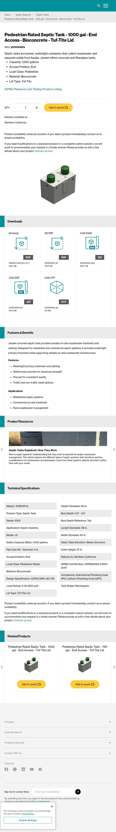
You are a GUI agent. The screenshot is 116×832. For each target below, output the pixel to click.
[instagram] (40, 769)
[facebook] (6, 769)
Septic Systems (23, 14)
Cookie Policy (28, 814)
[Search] (99, 5)
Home (7, 14)
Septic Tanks (42, 14)
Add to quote (56, 107)
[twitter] (14, 769)
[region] (28, 816)
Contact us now (43, 151)
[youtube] (31, 769)
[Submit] (78, 792)
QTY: (7, 107)
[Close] (52, 806)
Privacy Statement (40, 801)
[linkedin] (23, 769)
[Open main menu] (106, 6)
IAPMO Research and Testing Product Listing (33, 89)
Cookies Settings (28, 820)
